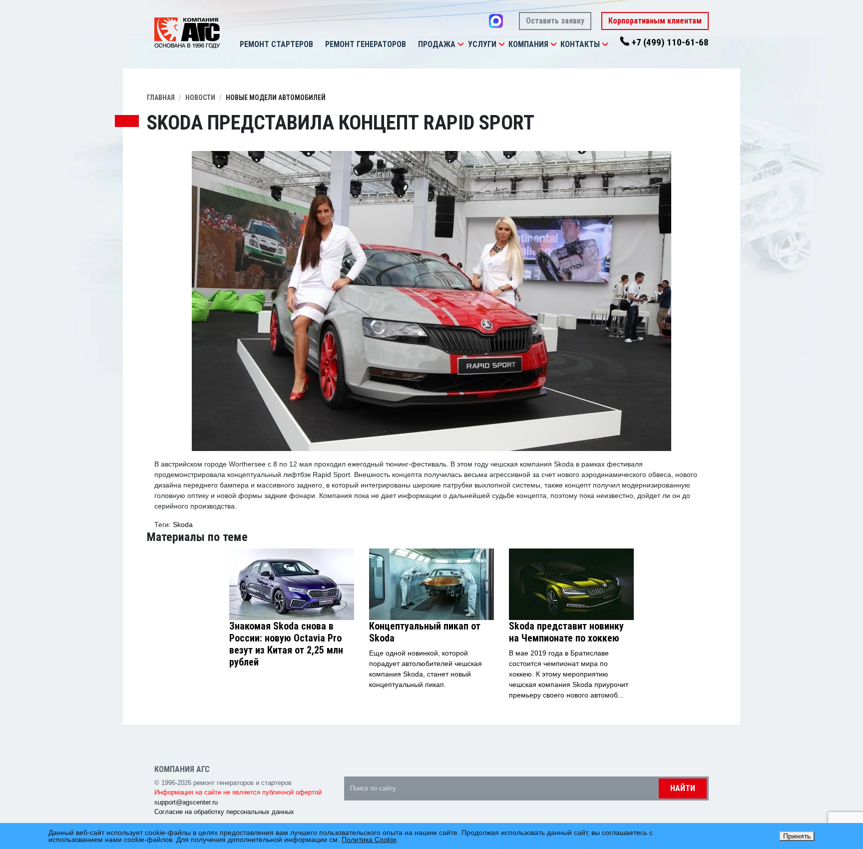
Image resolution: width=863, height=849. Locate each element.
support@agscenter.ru (186, 802)
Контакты (580, 44)
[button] (460, 44)
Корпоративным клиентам (655, 21)
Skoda (183, 524)
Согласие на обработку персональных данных (224, 812)
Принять (797, 836)
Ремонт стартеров (276, 44)
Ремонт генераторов (365, 44)
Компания (528, 44)
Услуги (482, 44)
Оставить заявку (555, 21)
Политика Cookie (369, 840)
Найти (682, 788)
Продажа (436, 44)
